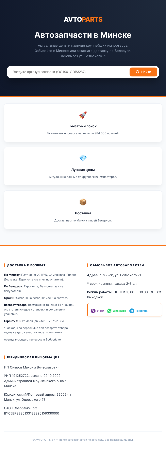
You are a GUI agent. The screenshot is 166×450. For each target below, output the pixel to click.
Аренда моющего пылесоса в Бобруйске (32, 339)
